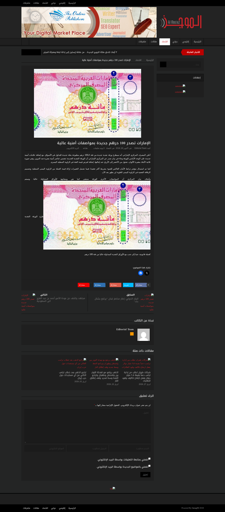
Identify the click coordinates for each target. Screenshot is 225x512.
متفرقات (26, 3)
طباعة (85, 148)
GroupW (195, 508)
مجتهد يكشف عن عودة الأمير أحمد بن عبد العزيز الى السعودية (61, 299)
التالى (43, 295)
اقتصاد (45, 3)
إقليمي (62, 3)
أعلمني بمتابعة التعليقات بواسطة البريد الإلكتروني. (122, 460)
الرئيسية (72, 3)
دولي (53, 3)
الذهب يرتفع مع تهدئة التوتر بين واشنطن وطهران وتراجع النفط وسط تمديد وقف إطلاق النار (104, 376)
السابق (131, 295)
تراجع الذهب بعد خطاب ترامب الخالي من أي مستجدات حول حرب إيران (72, 375)
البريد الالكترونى (72, 148)
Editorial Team (140, 148)
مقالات (36, 3)
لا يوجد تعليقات (99, 148)
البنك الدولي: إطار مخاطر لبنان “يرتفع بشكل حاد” (116, 300)
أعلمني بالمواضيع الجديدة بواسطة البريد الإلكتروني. (122, 467)
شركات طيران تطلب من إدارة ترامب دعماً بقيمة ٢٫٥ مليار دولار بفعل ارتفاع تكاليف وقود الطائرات (136, 376)
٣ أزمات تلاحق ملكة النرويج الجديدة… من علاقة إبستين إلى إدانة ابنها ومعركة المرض (80, 52)
